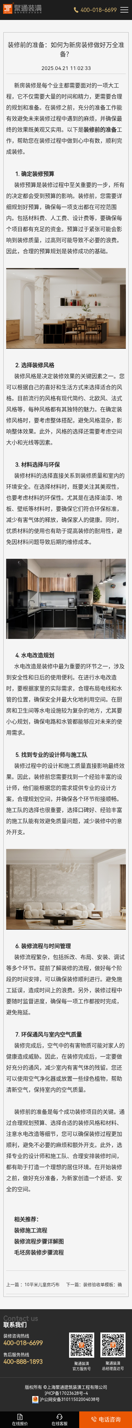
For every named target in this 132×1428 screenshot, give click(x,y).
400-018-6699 (95, 10)
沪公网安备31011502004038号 (70, 1399)
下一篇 (94, 1285)
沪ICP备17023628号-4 (66, 1393)
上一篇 (34, 1285)
